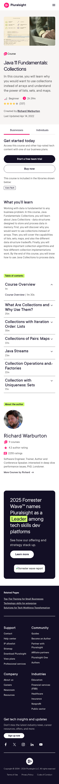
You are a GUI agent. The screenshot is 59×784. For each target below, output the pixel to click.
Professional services (15, 664)
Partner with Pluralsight (37, 645)
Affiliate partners (40, 652)
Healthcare (37, 693)
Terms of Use (12, 774)
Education (36, 680)
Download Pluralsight (15, 653)
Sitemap (8, 648)
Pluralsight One (39, 657)
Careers (8, 685)
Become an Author (41, 638)
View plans (9, 659)
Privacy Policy (27, 774)
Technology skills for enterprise (20, 603)
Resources (9, 695)
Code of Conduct (44, 774)
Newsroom (9, 690)
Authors (35, 662)
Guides (35, 633)
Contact (8, 633)
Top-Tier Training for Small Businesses (23, 599)
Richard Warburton (28, 111)
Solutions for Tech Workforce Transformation (27, 608)
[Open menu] (53, 5)
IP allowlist (9, 643)
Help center (10, 638)
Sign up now (14, 735)
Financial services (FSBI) (40, 687)
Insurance (36, 699)
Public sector (38, 709)
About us (8, 680)
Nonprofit (36, 704)
